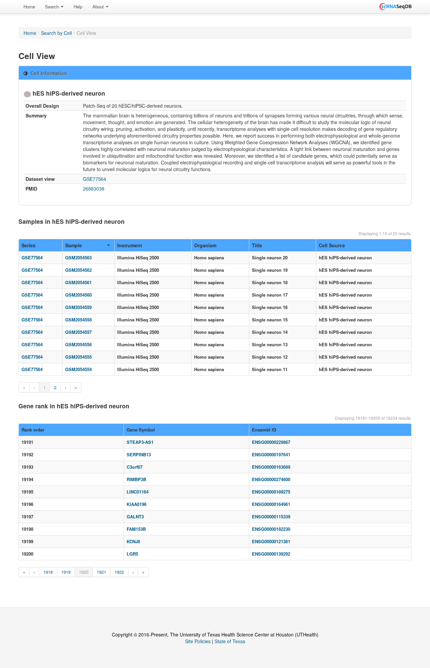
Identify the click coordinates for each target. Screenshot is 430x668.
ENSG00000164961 (271, 504)
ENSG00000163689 (271, 467)
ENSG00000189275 (271, 492)
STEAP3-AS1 (140, 442)
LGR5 (132, 554)
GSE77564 (94, 178)
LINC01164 (137, 492)
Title (257, 245)
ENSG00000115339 (271, 516)
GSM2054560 (78, 295)
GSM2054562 (78, 270)
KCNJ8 (133, 541)
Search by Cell (56, 33)
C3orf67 (134, 467)
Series (29, 245)
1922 (119, 572)
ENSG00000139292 (271, 554)
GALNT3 (135, 516)
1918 (48, 572)
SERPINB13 (139, 454)
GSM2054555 (78, 357)
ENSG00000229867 (271, 442)
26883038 (93, 188)
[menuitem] (29, 6)
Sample (73, 245)
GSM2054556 (78, 344)
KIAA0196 (136, 504)
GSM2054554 (78, 369)
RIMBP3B (136, 479)
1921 (101, 572)
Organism (205, 245)
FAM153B (136, 529)
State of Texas (230, 641)
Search (52, 6)
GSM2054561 (78, 282)
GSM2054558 (78, 319)
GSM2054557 (78, 332)
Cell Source (332, 245)
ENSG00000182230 (271, 529)
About (98, 6)
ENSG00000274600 (271, 479)
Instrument (129, 245)
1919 (66, 572)
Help (78, 6)
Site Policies (198, 641)
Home (29, 6)
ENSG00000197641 (271, 454)
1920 (83, 572)
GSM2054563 (78, 257)
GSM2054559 (78, 307)
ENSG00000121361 (271, 541)
